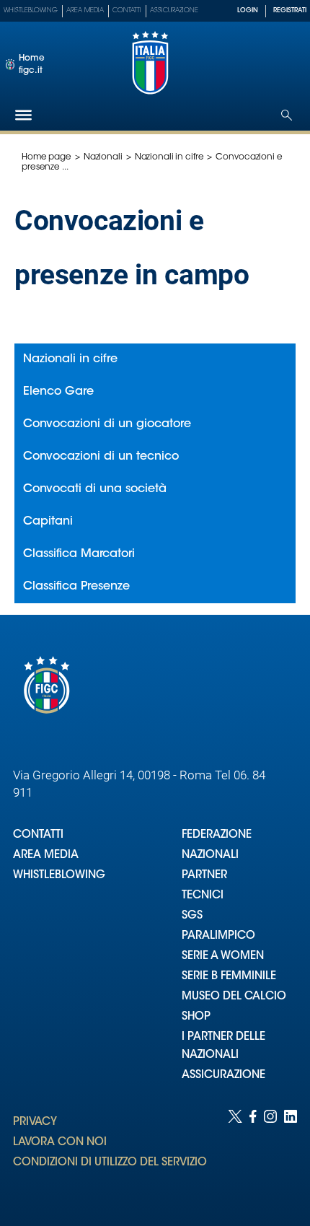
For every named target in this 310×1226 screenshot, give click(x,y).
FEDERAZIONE (217, 835)
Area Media (85, 10)
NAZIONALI (210, 855)
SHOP (196, 1017)
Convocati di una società (95, 489)
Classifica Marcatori (79, 554)
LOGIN (247, 10)
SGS (192, 916)
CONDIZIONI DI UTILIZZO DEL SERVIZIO (110, 1162)
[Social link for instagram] (270, 1153)
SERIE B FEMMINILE (229, 976)
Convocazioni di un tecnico (101, 457)
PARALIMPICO (218, 936)
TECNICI (202, 895)
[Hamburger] (23, 115)
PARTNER (204, 875)
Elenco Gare (58, 392)
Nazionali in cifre (169, 157)
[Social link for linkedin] (290, 1153)
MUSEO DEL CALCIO (234, 996)
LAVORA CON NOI (60, 1142)
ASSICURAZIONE (223, 1075)
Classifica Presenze (76, 586)
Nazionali (103, 157)
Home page (46, 157)
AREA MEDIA (46, 855)
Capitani (48, 521)
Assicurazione (174, 10)
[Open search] (286, 115)
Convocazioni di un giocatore (107, 424)
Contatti (126, 10)
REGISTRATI (289, 10)
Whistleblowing (31, 10)
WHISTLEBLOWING (59, 875)
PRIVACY (35, 1122)
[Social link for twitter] (235, 1153)
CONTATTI (38, 835)
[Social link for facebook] (253, 1153)
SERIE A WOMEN (223, 956)
